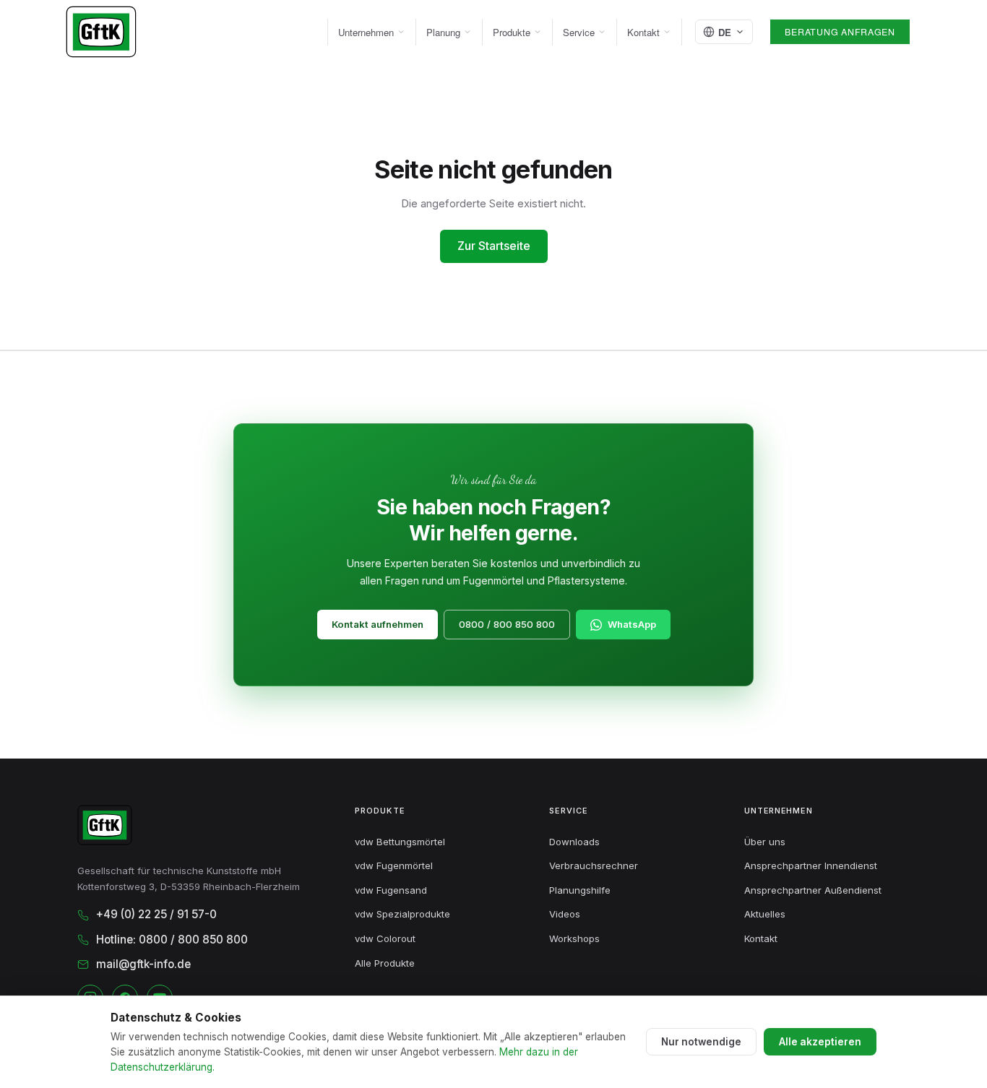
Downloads (574, 841)
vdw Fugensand (391, 890)
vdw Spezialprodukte (402, 914)
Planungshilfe (580, 890)
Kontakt (643, 32)
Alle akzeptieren (820, 1042)
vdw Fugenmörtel (394, 865)
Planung (443, 32)
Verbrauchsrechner (593, 865)
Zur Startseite (493, 245)
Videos (564, 914)
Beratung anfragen (840, 31)
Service (579, 32)
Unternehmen (366, 32)
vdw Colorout (385, 938)
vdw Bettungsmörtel (400, 841)
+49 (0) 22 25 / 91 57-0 (156, 914)
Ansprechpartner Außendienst (813, 890)
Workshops (574, 938)
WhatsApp (632, 624)
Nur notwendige (701, 1042)
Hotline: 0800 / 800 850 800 (172, 939)
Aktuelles (764, 914)
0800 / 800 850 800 (507, 624)
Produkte (511, 32)
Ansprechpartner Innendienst (810, 865)
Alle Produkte (385, 963)
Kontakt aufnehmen (377, 624)
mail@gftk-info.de (143, 964)
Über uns (764, 841)
